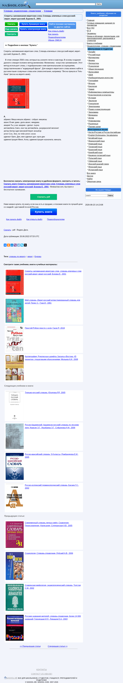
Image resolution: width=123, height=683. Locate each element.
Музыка (91, 83)
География (93, 81)
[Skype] (22, 245)
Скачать (11, 24)
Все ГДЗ (90, 28)
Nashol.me (12, 678)
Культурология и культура (99, 95)
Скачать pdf (43, 197)
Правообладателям (56, 219)
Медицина (93, 115)
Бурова (38, 257)
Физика (91, 60)
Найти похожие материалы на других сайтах (62, 25)
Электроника (94, 106)
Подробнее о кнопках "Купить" (23, 45)
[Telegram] (18, 245)
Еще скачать (11, 29)
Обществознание (96, 69)
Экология (92, 101)
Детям (91, 118)
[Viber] (15, 245)
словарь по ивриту (17, 257)
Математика (93, 58)
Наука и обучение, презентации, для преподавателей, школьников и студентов (103, 38)
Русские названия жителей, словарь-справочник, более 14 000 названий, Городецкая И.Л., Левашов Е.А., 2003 (53, 617)
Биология (92, 86)
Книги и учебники (94, 43)
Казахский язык (95, 150)
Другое (90, 176)
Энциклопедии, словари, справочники (104, 46)
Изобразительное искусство (100, 78)
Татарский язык (95, 147)
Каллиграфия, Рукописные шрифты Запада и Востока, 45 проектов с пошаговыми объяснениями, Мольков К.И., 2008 (51, 357)
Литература (93, 63)
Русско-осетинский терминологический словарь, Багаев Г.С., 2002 (52, 486)
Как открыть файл (56, 31)
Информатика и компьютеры (101, 92)
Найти (89, 179)
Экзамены (91, 33)
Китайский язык (95, 138)
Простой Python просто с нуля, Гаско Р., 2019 (45, 328)
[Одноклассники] (8, 245)
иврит (30, 257)
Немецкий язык (95, 144)
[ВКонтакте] (5, 245)
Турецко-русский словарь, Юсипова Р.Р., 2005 (45, 393)
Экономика (93, 112)
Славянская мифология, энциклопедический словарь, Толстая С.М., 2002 (53, 586)
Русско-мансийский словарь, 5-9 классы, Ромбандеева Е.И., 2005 (51, 455)
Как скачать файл (14, 219)
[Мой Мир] (11, 245)
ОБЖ (90, 75)
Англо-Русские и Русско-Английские (104, 132)
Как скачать (53, 34)
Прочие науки (94, 127)
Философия (93, 72)
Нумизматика (94, 121)
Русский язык (94, 55)
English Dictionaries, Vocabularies (103, 135)
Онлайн (91, 52)
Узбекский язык (95, 161)
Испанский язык (95, 170)
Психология (93, 66)
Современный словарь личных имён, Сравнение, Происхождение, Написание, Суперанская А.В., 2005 (48, 524)
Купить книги (43, 211)
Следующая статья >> (58, 646)
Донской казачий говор (98, 164)
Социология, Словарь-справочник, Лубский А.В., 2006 (49, 553)
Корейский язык (95, 152)
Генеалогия (93, 104)
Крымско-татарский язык (99, 155)
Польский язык (95, 158)
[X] (25, 245)
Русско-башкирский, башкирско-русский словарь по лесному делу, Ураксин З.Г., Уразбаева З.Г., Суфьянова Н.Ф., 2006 (52, 426)
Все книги (91, 173)
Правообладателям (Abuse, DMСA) (57, 38)
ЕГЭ (89, 31)
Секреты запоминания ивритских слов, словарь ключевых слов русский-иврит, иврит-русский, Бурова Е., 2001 (53, 272)
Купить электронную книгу (33, 29)
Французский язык (96, 141)
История (92, 98)
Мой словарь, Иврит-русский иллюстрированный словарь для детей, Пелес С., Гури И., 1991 (52, 301)
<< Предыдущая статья (30, 646)
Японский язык (95, 167)
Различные (93, 124)
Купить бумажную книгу (33, 24)
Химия (91, 89)
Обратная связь (94, 181)
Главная (90, 20)
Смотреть (11, 34)
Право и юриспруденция (99, 109)
